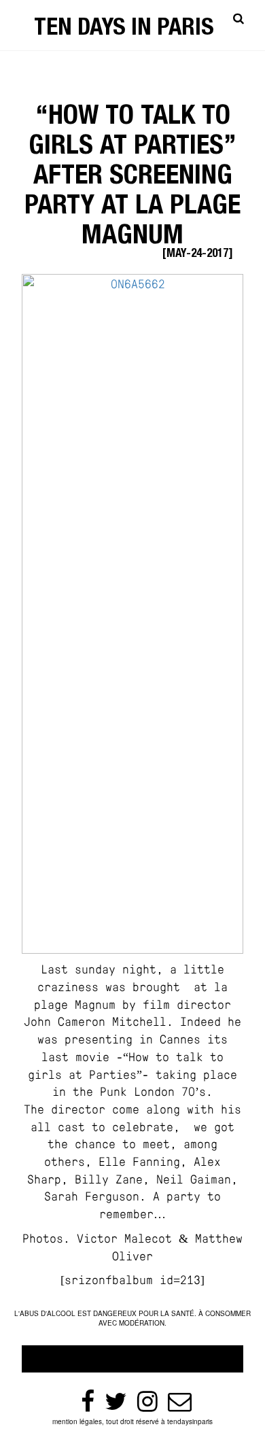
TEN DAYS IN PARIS (124, 29)
